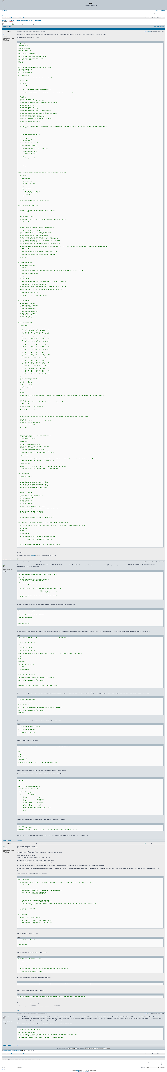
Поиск (163, 10)
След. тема (162, 26)
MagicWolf (10, 21)
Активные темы (17, 15)
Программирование (15, 17)
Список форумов (6, 17)
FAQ (158, 10)
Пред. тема (156, 26)
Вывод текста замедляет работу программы (21, 20)
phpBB (77, 1070)
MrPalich (33, 555)
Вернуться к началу (7, 559)
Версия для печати (7, 26)
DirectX (22, 17)
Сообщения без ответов (7, 15)
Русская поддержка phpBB (83, 1071)
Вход (5, 10)
